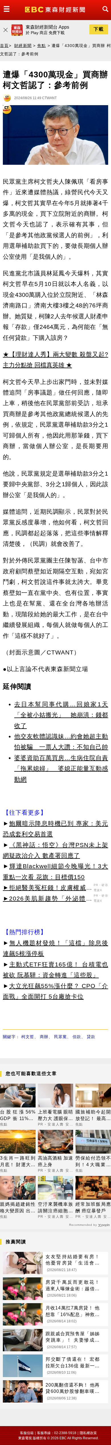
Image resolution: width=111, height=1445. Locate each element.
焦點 (41, 45)
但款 (77, 1036)
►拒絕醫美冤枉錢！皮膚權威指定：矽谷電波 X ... (47, 888)
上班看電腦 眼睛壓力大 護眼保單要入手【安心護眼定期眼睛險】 (55, 1115)
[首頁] (55, 9)
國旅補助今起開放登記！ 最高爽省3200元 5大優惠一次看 (93, 1115)
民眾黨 (60, 1036)
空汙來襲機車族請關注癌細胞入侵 (55, 1208)
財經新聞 (23, 45)
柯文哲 (27, 1036)
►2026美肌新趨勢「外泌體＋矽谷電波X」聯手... (47, 899)
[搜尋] (104, 14)
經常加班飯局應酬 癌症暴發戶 (93, 1207)
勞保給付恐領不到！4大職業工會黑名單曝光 (93, 1162)
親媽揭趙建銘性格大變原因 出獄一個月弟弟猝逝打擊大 (18, 1208)
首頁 (4, 45)
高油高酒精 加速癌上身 (55, 1161)
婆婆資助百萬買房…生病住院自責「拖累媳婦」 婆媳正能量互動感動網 (61, 768)
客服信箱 (27, 1433)
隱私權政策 (88, 1433)
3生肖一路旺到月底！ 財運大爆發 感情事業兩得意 (18, 1162)
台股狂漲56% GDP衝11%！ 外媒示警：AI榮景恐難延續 (18, 1115)
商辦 (44, 1036)
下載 (99, 29)
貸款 (91, 1036)
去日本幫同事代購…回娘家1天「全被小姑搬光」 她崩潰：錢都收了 (61, 715)
